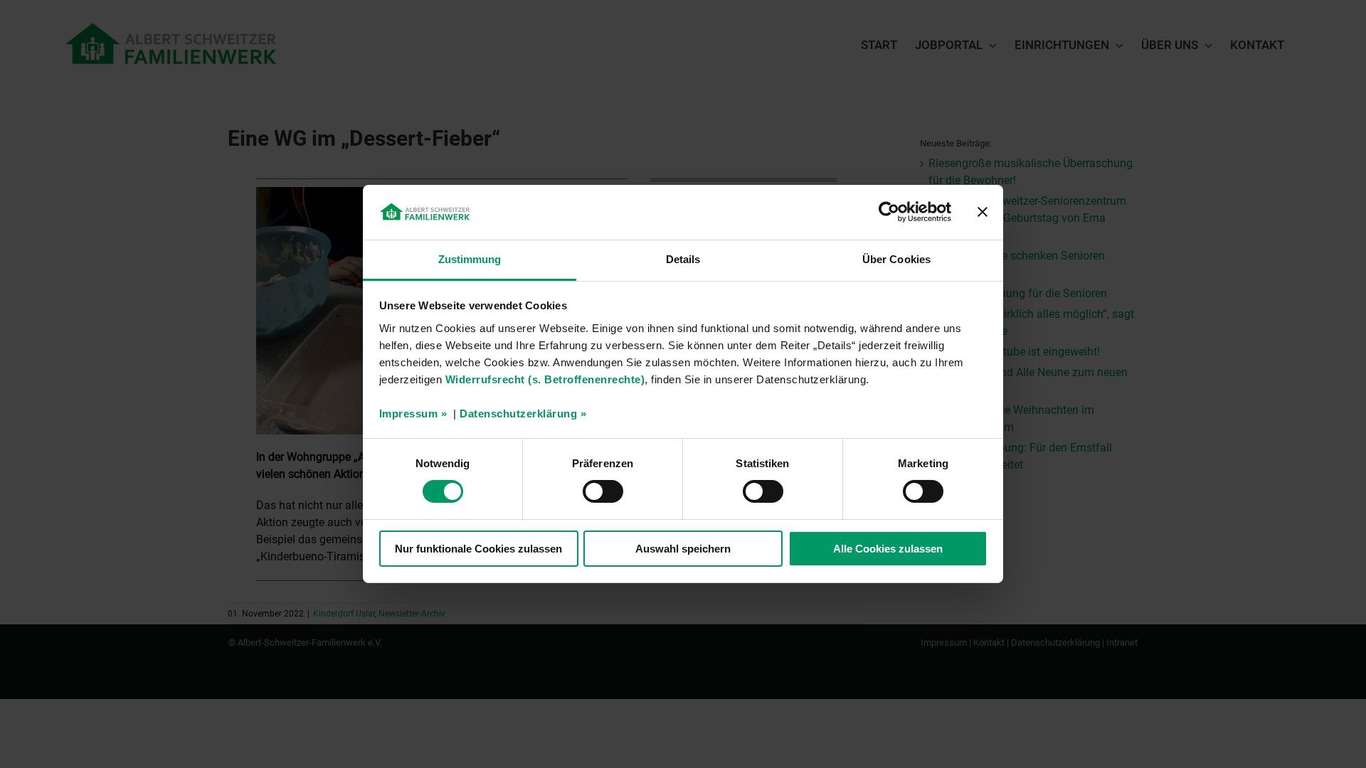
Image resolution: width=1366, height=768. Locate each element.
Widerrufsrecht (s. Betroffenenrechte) (545, 379)
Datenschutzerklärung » (523, 413)
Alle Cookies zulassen (888, 549)
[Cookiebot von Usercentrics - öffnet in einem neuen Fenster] (889, 212)
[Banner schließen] (983, 212)
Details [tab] (683, 259)
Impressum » (413, 413)
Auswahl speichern (683, 549)
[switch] (603, 491)
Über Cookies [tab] (896, 259)
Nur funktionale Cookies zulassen (478, 549)
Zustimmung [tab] (470, 259)
